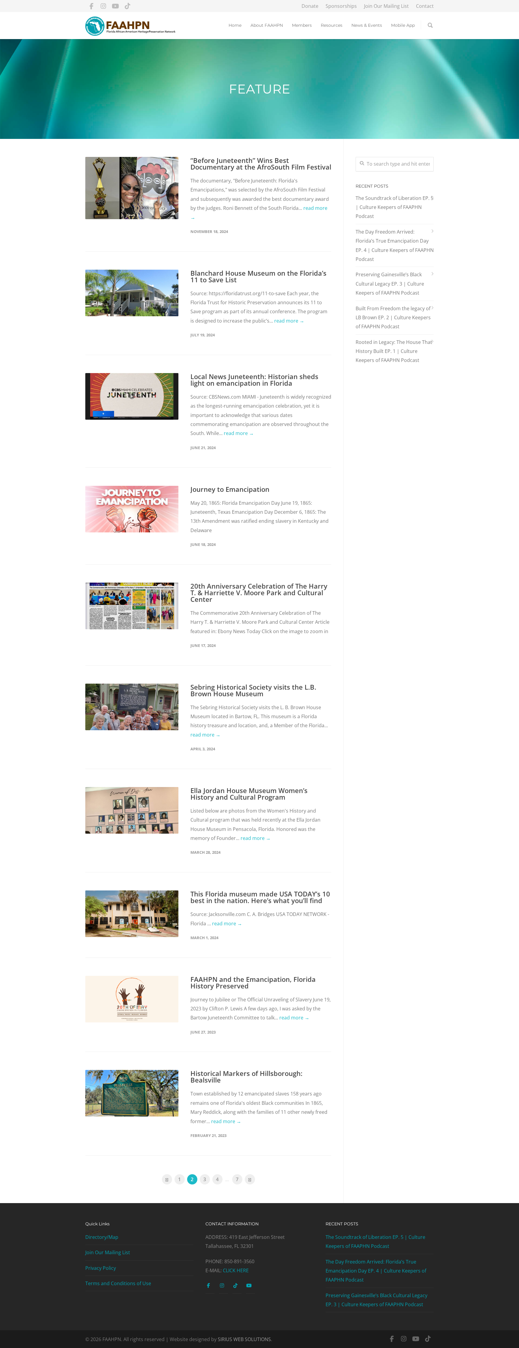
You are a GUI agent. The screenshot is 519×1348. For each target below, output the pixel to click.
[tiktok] (127, 6)
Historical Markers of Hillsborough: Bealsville (246, 1076)
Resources (331, 25)
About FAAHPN (266, 25)
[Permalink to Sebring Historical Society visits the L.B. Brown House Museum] (131, 707)
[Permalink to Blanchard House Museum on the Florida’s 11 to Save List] (131, 293)
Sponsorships (341, 6)
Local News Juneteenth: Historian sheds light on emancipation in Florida (254, 380)
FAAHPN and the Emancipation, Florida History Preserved (253, 982)
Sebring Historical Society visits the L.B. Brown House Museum (253, 690)
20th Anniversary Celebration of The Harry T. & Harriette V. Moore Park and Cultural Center (258, 592)
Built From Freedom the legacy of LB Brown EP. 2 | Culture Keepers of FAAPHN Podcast (393, 317)
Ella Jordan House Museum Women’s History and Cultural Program (249, 793)
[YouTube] (115, 6)
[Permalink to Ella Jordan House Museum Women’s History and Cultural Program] (131, 810)
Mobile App (403, 25)
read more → (289, 320)
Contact (425, 6)
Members (302, 25)
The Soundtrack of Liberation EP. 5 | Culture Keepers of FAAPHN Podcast (394, 207)
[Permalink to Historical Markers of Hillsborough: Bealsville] (131, 1093)
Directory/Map (101, 1237)
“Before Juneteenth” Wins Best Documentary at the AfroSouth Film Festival (260, 163)
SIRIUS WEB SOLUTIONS (244, 1339)
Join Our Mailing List (386, 6)
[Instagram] (103, 6)
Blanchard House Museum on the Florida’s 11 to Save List (258, 276)
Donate (310, 6)
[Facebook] (91, 6)
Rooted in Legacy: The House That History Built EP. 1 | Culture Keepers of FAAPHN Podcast (394, 351)
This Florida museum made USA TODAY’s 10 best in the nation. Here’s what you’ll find (260, 897)
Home (235, 25)
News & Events (366, 25)
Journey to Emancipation (229, 489)
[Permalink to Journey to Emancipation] (131, 509)
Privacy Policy (100, 1268)
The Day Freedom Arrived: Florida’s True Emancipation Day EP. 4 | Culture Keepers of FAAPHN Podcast (395, 245)
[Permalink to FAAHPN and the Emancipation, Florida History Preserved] (131, 999)
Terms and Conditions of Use (118, 1283)
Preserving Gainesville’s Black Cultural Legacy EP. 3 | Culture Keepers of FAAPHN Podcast (390, 283)
